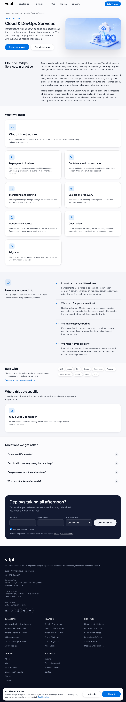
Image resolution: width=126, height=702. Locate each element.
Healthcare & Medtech (94, 624)
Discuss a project (17, 47)
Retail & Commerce (92, 633)
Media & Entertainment (94, 646)
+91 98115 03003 (12, 575)
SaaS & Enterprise (92, 641)
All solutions (50, 646)
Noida (23, 605)
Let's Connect (112, 4)
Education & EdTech (93, 637)
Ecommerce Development (16, 628)
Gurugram (15, 605)
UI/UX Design (11, 646)
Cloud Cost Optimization (23, 416)
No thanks (91, 694)
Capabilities (24, 4)
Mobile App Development (16, 633)
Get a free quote (105, 522)
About (7, 659)
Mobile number (43, 517)
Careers (8, 680)
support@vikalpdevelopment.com (19, 571)
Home (7, 13)
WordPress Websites (54, 633)
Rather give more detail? (63, 534)
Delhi (7, 605)
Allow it (111, 694)
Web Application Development (18, 624)
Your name (13, 517)
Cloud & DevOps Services (16, 641)
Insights (63, 4)
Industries (40, 4)
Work (53, 4)
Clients (8, 676)
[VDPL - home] (9, 4)
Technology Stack (52, 663)
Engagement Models (14, 672)
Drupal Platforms (52, 637)
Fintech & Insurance (93, 628)
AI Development (12, 637)
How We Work (11, 667)
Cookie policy (43, 697)
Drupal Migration (52, 641)
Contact (48, 672)
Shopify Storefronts (53, 624)
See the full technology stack (18, 380)
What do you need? (72, 517)
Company (76, 4)
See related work (42, 47)
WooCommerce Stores (54, 628)
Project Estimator (52, 667)
